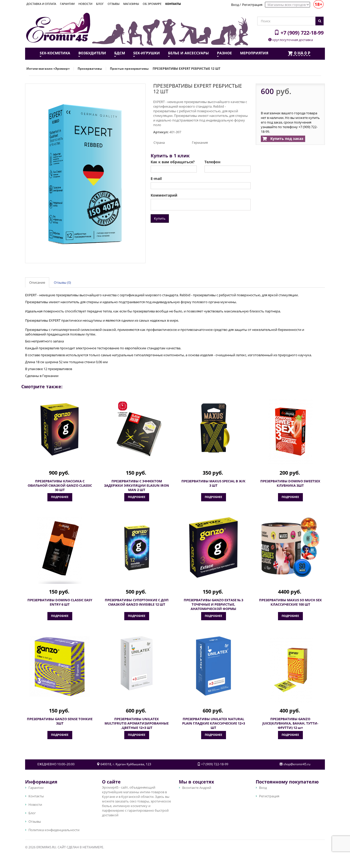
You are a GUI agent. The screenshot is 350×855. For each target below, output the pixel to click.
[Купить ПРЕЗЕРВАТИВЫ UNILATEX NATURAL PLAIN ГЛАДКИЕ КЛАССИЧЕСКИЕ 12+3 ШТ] (213, 666)
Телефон (212, 162)
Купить (160, 218)
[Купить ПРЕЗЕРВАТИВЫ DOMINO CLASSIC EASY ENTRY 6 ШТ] (59, 550)
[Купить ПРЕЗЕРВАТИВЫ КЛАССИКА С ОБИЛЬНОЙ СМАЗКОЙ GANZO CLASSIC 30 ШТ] (59, 428)
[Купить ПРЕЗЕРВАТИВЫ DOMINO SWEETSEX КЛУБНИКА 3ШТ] (290, 431)
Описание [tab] (37, 282)
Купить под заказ (286, 138)
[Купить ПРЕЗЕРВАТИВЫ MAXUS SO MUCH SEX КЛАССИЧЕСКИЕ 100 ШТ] (290, 547)
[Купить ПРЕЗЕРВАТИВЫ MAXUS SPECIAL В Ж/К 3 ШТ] (213, 428)
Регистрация (252, 4)
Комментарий (164, 195)
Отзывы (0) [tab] (62, 282)
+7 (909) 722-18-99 (301, 32)
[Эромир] (58, 27)
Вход (235, 4)
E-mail (156, 178)
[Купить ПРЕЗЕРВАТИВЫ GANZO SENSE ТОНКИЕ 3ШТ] (59, 666)
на (302, 53)
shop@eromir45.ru (296, 764)
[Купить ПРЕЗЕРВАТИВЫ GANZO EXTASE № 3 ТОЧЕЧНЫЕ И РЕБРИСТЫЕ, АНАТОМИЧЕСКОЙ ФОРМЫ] (213, 547)
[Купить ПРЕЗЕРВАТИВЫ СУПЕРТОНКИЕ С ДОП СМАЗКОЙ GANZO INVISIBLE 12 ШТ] (136, 547)
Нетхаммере (93, 847)
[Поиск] (319, 21)
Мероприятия (254, 53)
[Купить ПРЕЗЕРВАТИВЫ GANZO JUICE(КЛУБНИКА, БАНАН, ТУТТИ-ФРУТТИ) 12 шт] (290, 669)
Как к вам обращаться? (173, 162)
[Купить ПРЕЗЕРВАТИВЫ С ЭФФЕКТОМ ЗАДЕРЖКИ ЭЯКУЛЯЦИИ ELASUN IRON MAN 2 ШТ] (136, 428)
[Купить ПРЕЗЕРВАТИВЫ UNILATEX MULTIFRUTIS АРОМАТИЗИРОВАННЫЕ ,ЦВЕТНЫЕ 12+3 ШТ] (136, 666)
